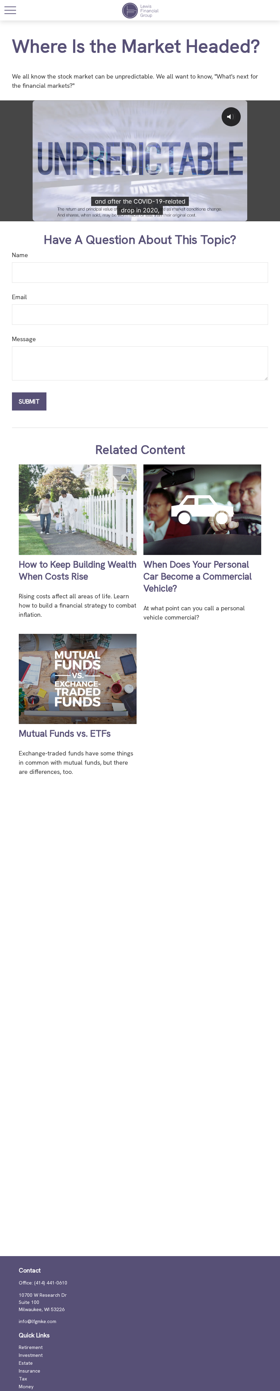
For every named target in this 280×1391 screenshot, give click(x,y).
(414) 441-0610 (50, 1283)
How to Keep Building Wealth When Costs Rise (78, 570)
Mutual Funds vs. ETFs (65, 733)
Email (19, 297)
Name (20, 255)
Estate (26, 1363)
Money (26, 1386)
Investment (31, 1355)
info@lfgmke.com (37, 1321)
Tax (23, 1379)
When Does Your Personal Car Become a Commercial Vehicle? (197, 576)
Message (24, 339)
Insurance (29, 1371)
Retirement (31, 1347)
